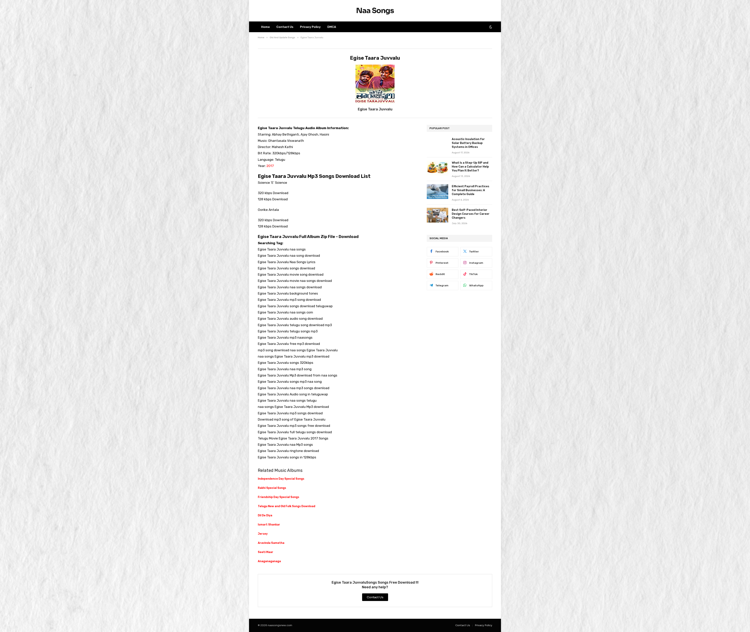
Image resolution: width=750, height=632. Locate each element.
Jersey (263, 533)
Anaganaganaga (269, 561)
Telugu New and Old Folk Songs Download (286, 506)
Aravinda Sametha (271, 543)
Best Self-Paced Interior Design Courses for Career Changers (470, 213)
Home (265, 27)
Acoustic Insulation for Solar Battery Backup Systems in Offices (468, 143)
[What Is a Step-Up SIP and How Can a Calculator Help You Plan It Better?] (437, 168)
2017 (270, 166)
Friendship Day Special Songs (278, 497)
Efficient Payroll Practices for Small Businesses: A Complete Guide (470, 190)
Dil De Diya (265, 515)
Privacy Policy (310, 27)
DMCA (331, 27)
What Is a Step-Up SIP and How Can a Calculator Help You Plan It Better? (470, 166)
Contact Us (284, 27)
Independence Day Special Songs (281, 478)
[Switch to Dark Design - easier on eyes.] (490, 26)
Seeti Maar (265, 552)
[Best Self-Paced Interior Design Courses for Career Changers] (437, 215)
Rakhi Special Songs (272, 488)
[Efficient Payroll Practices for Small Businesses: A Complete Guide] (437, 191)
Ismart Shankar (269, 524)
